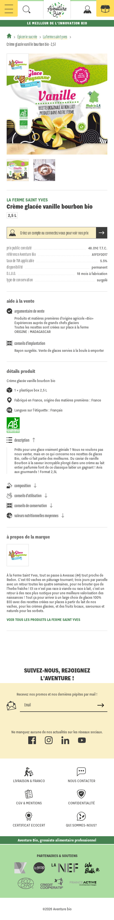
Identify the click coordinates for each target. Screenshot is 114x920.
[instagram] (49, 743)
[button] (26, 9)
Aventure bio (62, 909)
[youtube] (82, 743)
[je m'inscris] (100, 705)
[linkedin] (65, 743)
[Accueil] (9, 35)
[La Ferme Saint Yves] (18, 65)
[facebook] (32, 743)
